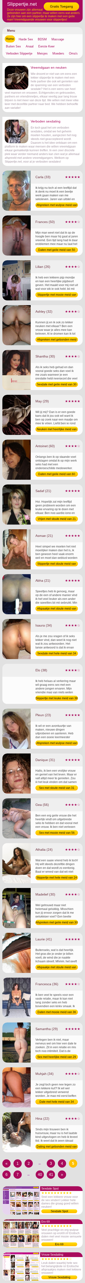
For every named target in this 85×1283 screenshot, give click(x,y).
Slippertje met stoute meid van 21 (56, 564)
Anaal (30, 46)
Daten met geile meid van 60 (56, 474)
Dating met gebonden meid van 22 (57, 1147)
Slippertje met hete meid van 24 (56, 877)
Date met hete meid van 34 (56, 1101)
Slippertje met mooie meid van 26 (56, 295)
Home (10, 39)
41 (51, 1175)
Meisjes (42, 53)
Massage (57, 39)
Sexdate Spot (59, 1211)
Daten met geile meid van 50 (56, 250)
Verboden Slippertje (19, 53)
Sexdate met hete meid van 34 (56, 653)
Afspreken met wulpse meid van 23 (56, 743)
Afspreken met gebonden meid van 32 (56, 340)
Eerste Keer (46, 46)
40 (40, 1175)
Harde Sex (26, 39)
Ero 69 (59, 1244)
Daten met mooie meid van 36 (57, 1012)
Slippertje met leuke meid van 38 (57, 698)
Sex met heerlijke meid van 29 (56, 1057)
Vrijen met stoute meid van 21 (57, 519)
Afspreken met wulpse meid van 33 (56, 205)
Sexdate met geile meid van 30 (56, 384)
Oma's (73, 53)
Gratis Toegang (61, 6)
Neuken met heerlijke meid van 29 (57, 430)
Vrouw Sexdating (59, 1277)
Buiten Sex (13, 46)
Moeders (58, 53)
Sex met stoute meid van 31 (56, 788)
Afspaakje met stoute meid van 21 (56, 609)
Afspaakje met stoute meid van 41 (56, 968)
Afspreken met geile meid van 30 (57, 922)
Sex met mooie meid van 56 (57, 832)
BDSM (42, 39)
